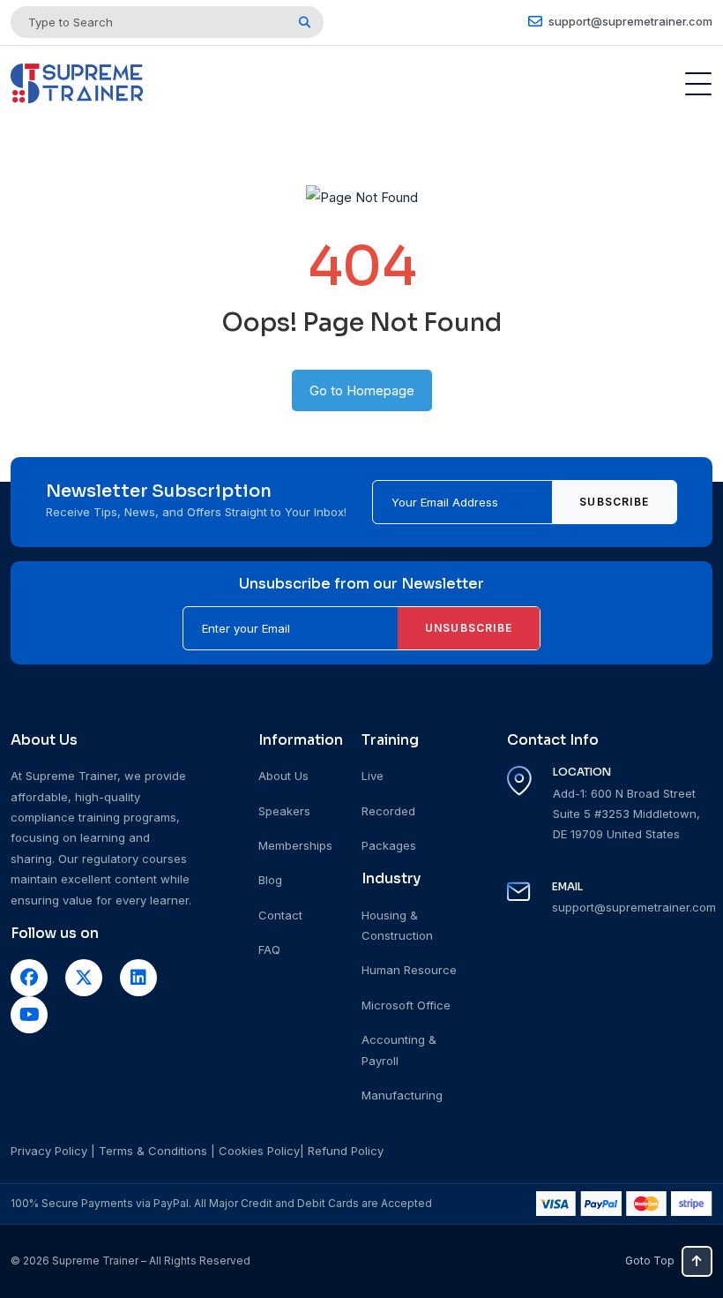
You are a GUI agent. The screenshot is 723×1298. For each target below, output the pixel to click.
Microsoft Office (406, 1005)
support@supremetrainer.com (629, 21)
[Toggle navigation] (698, 84)
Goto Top (650, 1260)
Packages (389, 845)
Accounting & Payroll (399, 1049)
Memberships (295, 845)
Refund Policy (346, 1151)
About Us (283, 776)
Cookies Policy (259, 1151)
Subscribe (614, 501)
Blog (270, 880)
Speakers (284, 811)
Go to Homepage (361, 390)
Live (373, 776)
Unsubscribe (468, 627)
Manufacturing (402, 1095)
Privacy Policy (49, 1151)
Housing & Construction (397, 925)
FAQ (269, 949)
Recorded (388, 811)
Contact (280, 915)
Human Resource (409, 970)
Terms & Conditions (153, 1151)
